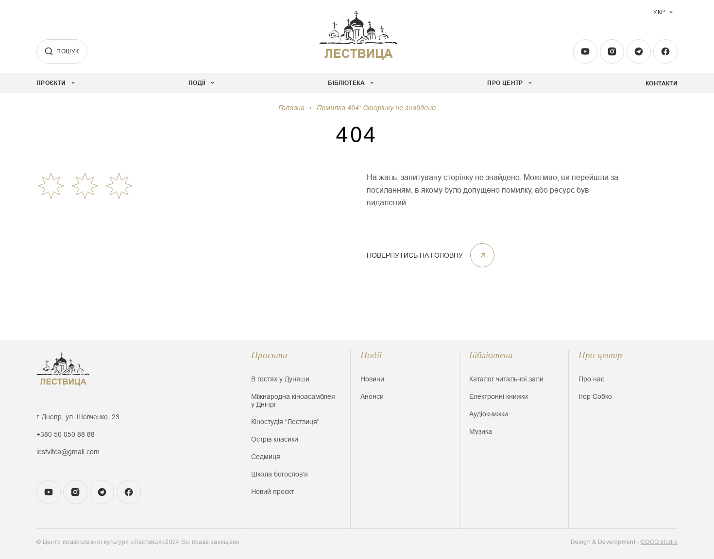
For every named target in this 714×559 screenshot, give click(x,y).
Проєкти (269, 355)
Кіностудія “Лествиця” (285, 422)
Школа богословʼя (279, 474)
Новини (372, 379)
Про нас (591, 379)
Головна (291, 108)
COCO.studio (659, 542)
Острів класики (274, 439)
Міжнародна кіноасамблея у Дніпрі (293, 400)
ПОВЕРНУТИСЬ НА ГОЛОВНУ (415, 255)
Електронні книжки (498, 396)
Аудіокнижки (488, 414)
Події (371, 355)
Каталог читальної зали (506, 379)
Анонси (372, 396)
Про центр (600, 355)
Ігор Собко (595, 396)
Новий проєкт (272, 491)
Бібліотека (491, 355)
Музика (480, 431)
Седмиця (265, 456)
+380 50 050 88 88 (65, 434)
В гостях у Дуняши (280, 379)
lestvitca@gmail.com (68, 452)
